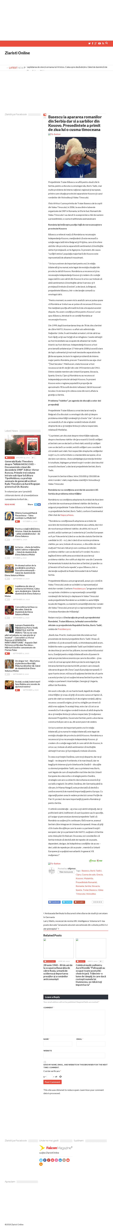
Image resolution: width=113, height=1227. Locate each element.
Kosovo (79, 878)
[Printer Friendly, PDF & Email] (95, 860)
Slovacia (96, 886)
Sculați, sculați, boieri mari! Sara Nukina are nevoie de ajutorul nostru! (27, 684)
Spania (79, 890)
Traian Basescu (90, 890)
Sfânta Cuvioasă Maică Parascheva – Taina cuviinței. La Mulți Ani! (26, 515)
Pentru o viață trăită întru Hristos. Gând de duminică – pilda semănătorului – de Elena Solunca (27, 532)
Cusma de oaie (88, 874)
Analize (11, 458)
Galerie (81, 961)
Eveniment (50, 961)
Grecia (99, 874)
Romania (80, 886)
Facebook (56, 902)
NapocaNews (66, 515)
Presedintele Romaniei (86, 882)
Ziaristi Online (17, 52)
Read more (10, 504)
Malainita (88, 878)
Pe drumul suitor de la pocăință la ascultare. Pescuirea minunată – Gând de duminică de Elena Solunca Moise (20, 570)
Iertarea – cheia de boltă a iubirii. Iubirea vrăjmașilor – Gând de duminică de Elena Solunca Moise (27, 551)
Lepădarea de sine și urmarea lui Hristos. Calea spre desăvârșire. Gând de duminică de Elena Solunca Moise (23, 591)
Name (46, 1039)
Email (79, 1039)
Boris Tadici (96, 870)
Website (47, 1051)
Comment (48, 1008)
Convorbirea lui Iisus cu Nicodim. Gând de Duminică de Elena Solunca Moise (26, 611)
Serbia (88, 886)
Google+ (80, 902)
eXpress (72, 868)
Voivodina (91, 893)
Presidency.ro (79, 588)
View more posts (66, 872)
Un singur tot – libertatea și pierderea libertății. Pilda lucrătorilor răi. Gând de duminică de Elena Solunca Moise (22, 666)
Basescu (85, 870)
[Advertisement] (56, 19)
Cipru (78, 874)
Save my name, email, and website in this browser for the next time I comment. (75, 1066)
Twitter (68, 902)
